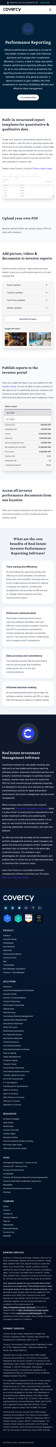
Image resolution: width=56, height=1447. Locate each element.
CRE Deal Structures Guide (15, 1148)
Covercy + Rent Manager (14, 972)
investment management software (31, 808)
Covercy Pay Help (11, 1130)
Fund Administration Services (16, 1071)
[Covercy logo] (18, 898)
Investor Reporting (11, 1001)
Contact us (8, 1214)
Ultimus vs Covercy (11, 1101)
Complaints (8, 1174)
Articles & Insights (11, 1119)
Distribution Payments (13, 1023)
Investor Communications (14, 998)
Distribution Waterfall (12, 1038)
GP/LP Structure (10, 1027)
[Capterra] (32, 908)
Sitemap (7, 1192)
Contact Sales (9, 1133)
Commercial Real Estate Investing (18, 1141)
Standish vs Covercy (12, 1104)
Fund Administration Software (16, 1049)
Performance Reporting (13, 1005)
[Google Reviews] (39, 908)
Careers (6, 1210)
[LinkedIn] (5, 908)
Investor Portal (9, 939)
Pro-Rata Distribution (12, 1034)
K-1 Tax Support (10, 1082)
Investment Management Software (18, 990)
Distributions (9, 946)
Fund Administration (12, 1045)
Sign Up (6, 1221)
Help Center (8, 1122)
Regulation (8, 1185)
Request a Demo (10, 1137)
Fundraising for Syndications (15, 1086)
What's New (8, 1126)
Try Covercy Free (28, 97)
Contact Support (10, 1217)
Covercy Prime (9, 958)
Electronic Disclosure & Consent (17, 1188)
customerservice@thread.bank (29, 1313)
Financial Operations (12, 954)
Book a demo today (43, 168)
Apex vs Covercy (10, 1093)
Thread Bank (8, 965)
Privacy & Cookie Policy (13, 1170)
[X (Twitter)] (19, 908)
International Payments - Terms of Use (20, 1162)
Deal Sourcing (9, 1012)
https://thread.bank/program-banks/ (33, 1310)
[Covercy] (12, 10)
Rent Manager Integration (14, 969)
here (36, 1389)
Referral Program (10, 1228)
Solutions (7, 986)
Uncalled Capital (10, 1060)
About (6, 1206)
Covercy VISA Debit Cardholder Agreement (22, 1181)
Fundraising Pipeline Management (18, 1016)
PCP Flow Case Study (12, 1145)
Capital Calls (8, 1009)
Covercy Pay (8, 1232)
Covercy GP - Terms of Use (15, 1166)
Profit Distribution (11, 1042)
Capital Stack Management (15, 1020)
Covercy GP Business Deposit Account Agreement (25, 1177)
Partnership (8, 1225)
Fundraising (8, 943)
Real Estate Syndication (13, 1031)
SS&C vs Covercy (10, 1090)
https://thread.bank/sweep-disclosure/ (19, 1307)
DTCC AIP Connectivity (13, 1079)
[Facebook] (12, 908)
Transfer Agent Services (14, 1075)
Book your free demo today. (15, 877)
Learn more (44, 2)
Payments (7, 950)
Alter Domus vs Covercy (13, 1097)
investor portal (9, 386)
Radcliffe (7, 1236)
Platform (7, 935)
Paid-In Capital (9, 1053)
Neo (5, 961)
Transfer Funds (9, 1064)
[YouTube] (26, 908)
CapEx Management (12, 1057)
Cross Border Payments (13, 1068)
